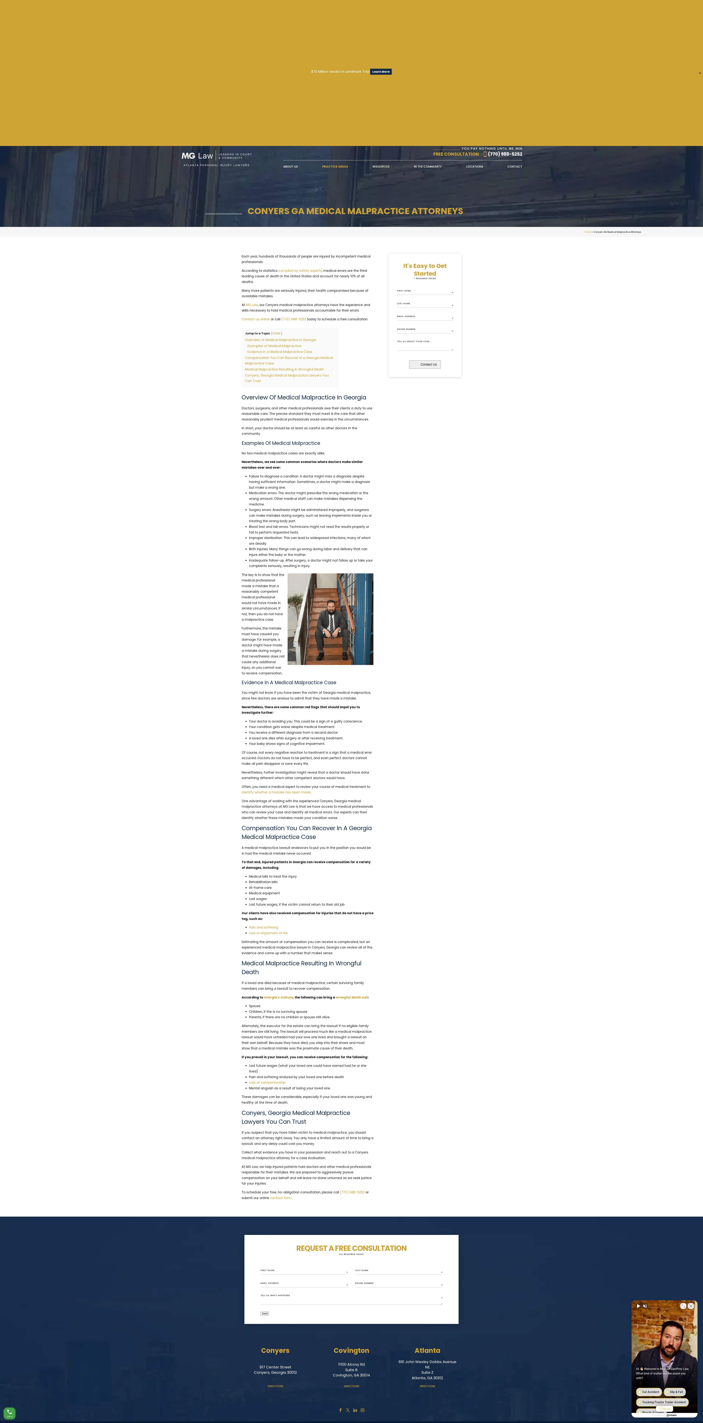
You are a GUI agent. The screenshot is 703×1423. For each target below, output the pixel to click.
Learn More (381, 72)
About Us (290, 166)
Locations (474, 166)
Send (264, 1313)
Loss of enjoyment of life (268, 933)
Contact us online (256, 319)
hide (276, 333)
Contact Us (429, 364)
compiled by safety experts (300, 270)
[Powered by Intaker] (671, 1415)
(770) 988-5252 (505, 154)
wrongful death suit (352, 997)
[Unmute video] (638, 1306)
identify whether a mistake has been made (276, 792)
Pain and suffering (263, 927)
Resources (381, 166)
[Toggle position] (683, 1306)
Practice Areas (335, 166)
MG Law (252, 305)
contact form (280, 1198)
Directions (275, 1386)
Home (588, 232)
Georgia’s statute (278, 997)
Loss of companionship (267, 1082)
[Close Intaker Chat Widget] (691, 1306)
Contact (514, 166)
